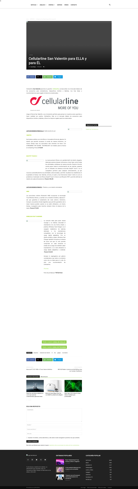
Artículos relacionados (33, 376)
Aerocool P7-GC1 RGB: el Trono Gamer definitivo (39, 369)
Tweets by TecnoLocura (92, 129)
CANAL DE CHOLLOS (59, 342)
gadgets (59, 352)
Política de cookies (102, 487)
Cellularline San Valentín (45, 352)
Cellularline (35, 352)
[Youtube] (45, 459)
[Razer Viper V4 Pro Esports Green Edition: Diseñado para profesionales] (73, 386)
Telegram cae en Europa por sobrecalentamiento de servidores (72, 477)
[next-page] (30, 400)
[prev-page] (27, 400)
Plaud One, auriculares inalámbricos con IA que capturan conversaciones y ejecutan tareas (34, 395)
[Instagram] (32, 459)
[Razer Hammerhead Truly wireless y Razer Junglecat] (60, 462)
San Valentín (65, 352)
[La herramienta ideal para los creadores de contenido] (60, 469)
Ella (55, 352)
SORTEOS (59, 5)
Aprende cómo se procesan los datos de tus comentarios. (64, 445)
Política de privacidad (91, 487)
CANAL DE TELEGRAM (59, 347)
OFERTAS (51, 5)
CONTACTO (74, 5)
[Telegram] (36, 459)
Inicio (27, 19)
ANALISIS (42, 5)
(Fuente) (46, 268)
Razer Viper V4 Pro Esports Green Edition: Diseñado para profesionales (72, 395)
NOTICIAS (33, 5)
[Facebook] (28, 459)
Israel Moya (33, 66)
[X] (40, 459)
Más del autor (44, 376)
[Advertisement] (69, 13)
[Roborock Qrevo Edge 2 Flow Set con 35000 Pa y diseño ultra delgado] (54, 386)
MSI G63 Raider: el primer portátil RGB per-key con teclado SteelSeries (70, 370)
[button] (110, 5)
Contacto (110, 487)
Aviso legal (83, 487)
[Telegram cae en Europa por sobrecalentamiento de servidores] (60, 477)
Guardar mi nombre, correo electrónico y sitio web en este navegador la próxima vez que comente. (54, 437)
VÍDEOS (66, 5)
